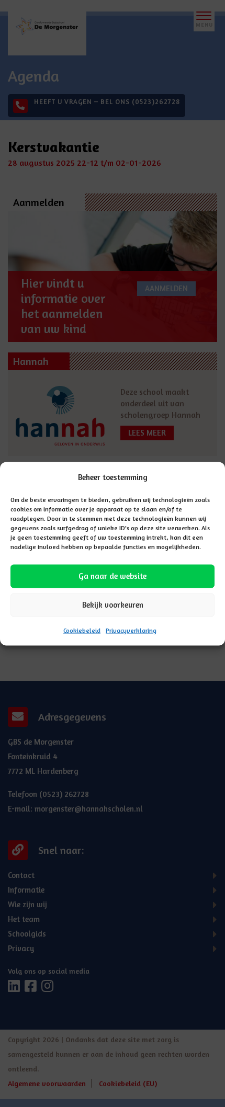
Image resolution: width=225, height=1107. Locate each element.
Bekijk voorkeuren (112, 605)
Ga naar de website (112, 576)
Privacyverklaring (131, 630)
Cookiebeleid (81, 630)
